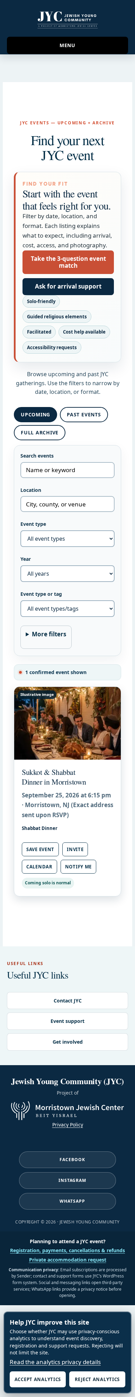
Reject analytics (97, 1379)
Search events (37, 455)
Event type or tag (41, 594)
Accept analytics (38, 1379)
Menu (67, 45)
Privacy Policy (67, 1124)
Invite (75, 849)
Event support (67, 1021)
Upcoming (35, 414)
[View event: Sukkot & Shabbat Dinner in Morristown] (67, 723)
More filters (49, 634)
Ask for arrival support (68, 286)
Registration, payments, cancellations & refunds (67, 1250)
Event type (33, 524)
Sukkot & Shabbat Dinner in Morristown (54, 777)
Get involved (68, 1041)
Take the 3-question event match (68, 262)
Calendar (39, 867)
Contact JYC (68, 1000)
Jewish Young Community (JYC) (67, 18)
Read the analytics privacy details (55, 1362)
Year (25, 559)
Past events (84, 414)
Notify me (78, 867)
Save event (40, 849)
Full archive (39, 432)
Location (30, 490)
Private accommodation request (67, 1259)
